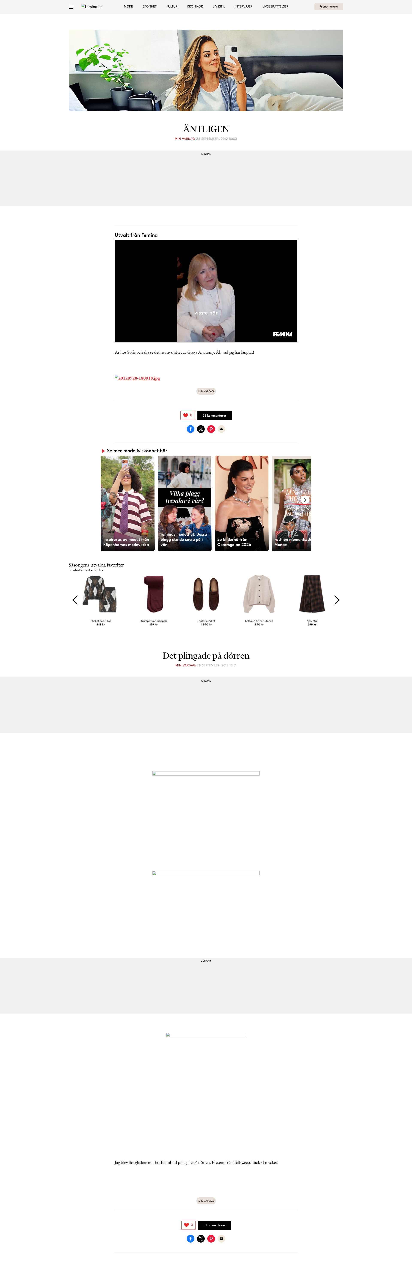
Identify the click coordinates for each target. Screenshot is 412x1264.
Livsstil (219, 6)
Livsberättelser (275, 6)
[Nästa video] (305, 500)
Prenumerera (329, 6)
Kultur (172, 6)
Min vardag (185, 139)
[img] (187, 415)
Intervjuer (244, 6)
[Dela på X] (201, 429)
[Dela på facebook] (190, 429)
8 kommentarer (215, 1225)
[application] (206, 291)
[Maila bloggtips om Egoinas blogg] (221, 429)
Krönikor (195, 6)
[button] (127, 503)
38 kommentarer (214, 415)
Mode (128, 6)
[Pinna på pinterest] (211, 429)
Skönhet (150, 6)
